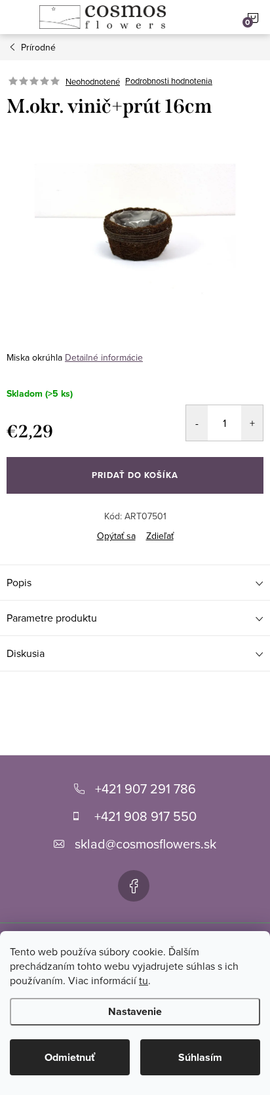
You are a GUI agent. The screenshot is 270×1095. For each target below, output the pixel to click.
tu (143, 980)
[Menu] (17, 17)
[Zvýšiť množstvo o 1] (252, 423)
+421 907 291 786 (145, 788)
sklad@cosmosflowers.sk (145, 843)
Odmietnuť (70, 1057)
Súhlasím (200, 1057)
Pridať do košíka (135, 475)
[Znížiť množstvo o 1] (197, 423)
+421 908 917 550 (145, 816)
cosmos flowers (133, 886)
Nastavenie (135, 1011)
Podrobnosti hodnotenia (168, 81)
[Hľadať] (205, 17)
